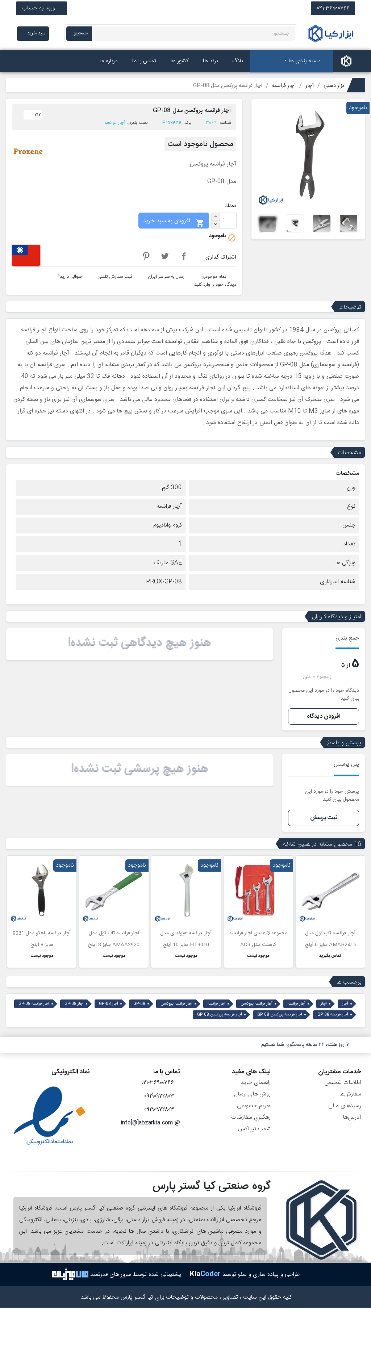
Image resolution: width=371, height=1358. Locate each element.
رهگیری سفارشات (251, 1117)
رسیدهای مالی (344, 1106)
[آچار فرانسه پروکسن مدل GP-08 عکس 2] (348, 224)
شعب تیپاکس (254, 1129)
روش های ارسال (252, 1094)
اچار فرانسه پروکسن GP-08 (279, 1014)
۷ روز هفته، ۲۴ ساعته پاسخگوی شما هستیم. (304, 1044)
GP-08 (139, 1004)
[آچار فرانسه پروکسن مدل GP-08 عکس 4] (295, 224)
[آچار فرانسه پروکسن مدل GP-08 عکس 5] (267, 224)
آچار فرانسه (114, 123)
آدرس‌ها (352, 1117)
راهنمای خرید (256, 1082)
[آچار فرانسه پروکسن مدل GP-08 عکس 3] (321, 224)
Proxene (172, 123)
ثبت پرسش (323, 818)
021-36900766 (333, 8)
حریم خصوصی (254, 1106)
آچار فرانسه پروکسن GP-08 (219, 1014)
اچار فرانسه (216, 1004)
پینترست (146, 256)
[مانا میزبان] (70, 1274)
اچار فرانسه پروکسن (176, 1004)
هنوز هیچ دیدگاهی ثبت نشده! (139, 642)
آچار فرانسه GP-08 (332, 1014)
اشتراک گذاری (183, 256)
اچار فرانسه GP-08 (33, 1004)
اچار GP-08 (74, 1004)
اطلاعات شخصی (342, 1082)
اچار (324, 1004)
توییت (165, 256)
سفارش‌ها (350, 1094)
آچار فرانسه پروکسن (256, 1004)
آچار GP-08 (108, 1004)
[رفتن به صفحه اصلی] (346, 61)
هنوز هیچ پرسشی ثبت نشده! (139, 769)
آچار (345, 1004)
